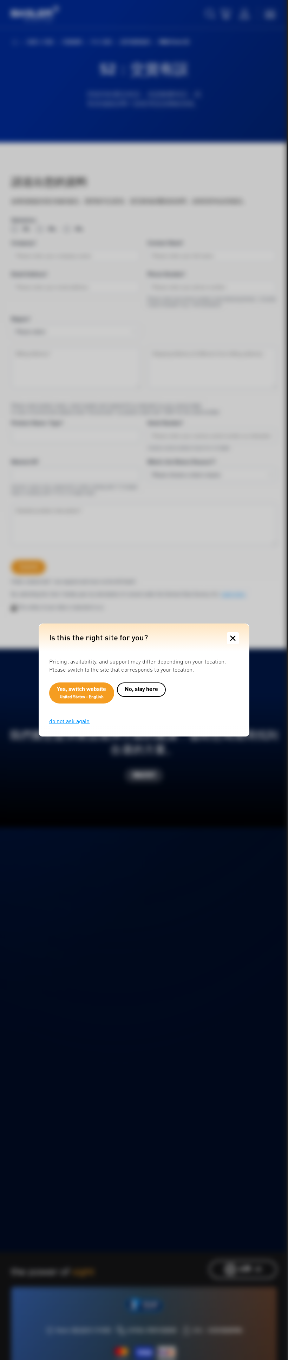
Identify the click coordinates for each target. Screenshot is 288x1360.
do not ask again (69, 722)
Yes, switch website (81, 693)
